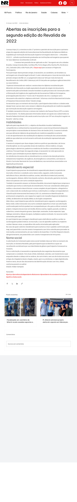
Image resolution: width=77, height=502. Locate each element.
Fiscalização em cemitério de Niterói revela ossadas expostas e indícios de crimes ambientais (20, 321)
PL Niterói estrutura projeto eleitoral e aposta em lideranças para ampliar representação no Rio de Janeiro (56, 321)
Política (18, 12)
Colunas (54, 12)
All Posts (7, 12)
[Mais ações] (69, 23)
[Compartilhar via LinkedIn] (17, 284)
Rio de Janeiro (31, 12)
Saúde (44, 12)
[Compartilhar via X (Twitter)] (12, 284)
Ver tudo (68, 294)
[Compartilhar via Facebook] (7, 284)
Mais (64, 12)
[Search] (72, 3)
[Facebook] (60, 3)
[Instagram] (65, 3)
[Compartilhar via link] (22, 284)
